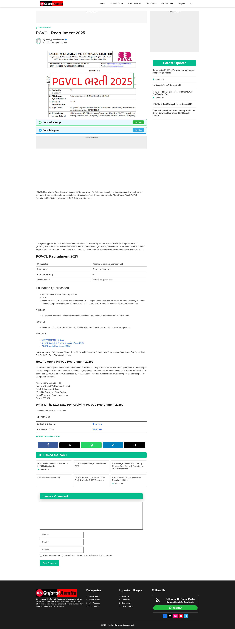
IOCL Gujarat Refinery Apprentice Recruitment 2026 (126, 479)
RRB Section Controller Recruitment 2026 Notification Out (52, 465)
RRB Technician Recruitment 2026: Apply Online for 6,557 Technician (90, 479)
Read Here (97, 424)
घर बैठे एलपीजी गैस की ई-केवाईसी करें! (167, 85)
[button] (191, 3)
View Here (97, 429)
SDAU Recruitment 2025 (53, 340)
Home (102, 3)
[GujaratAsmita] (51, 3)
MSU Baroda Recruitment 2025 (56, 346)
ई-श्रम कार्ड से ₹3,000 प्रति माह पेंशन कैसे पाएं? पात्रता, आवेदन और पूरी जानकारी (173, 71)
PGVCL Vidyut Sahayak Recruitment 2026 (172, 104)
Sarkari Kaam (117, 3)
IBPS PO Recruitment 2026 (49, 478)
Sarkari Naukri (134, 3)
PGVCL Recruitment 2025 (49, 437)
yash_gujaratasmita (55, 40)
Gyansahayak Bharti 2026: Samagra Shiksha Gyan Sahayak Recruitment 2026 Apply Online (127, 466)
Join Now (138, 122)
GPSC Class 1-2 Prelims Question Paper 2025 (63, 343)
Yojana (182, 3)
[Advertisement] (91, 170)
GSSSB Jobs (167, 3)
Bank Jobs (151, 3)
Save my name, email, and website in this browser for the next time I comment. (78, 555)
